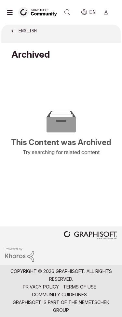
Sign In (108, 12)
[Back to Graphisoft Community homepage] (39, 12)
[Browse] (11, 12)
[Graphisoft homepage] (90, 235)
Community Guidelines (59, 294)
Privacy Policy (41, 286)
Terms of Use (79, 286)
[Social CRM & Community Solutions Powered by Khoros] (19, 254)
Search (67, 12)
